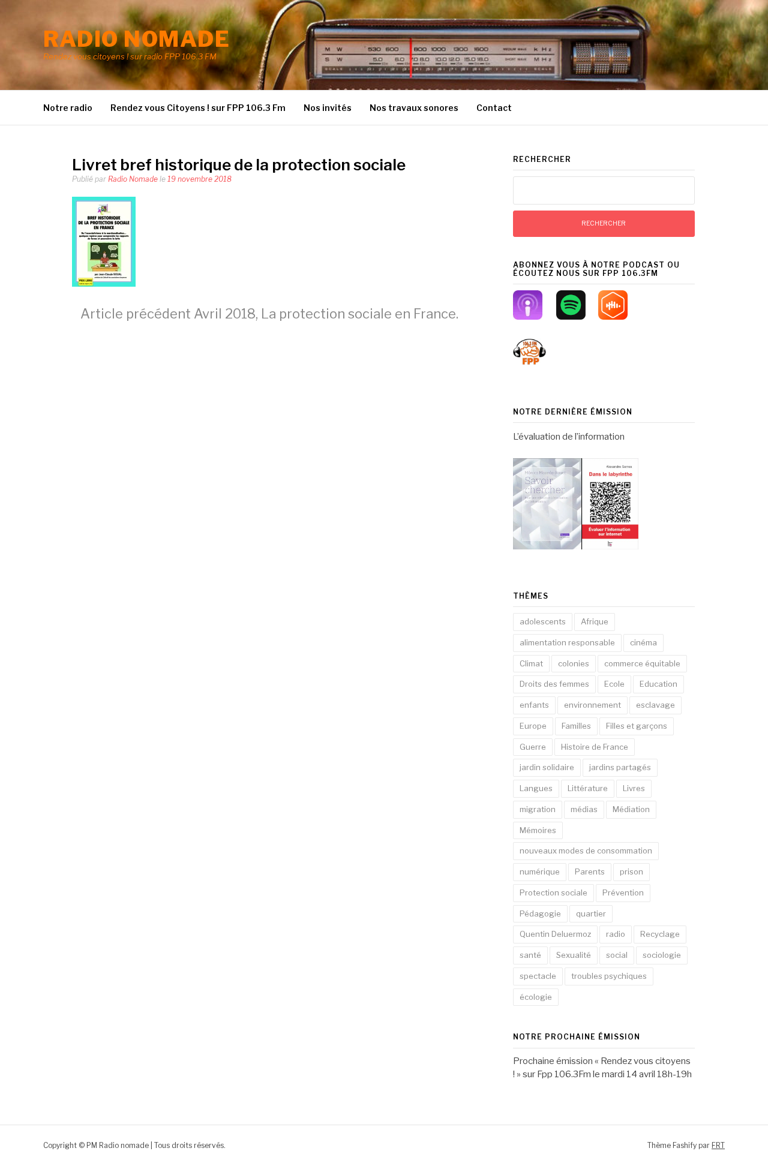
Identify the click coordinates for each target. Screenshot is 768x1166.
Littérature (588, 788)
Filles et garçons (636, 726)
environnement (592, 705)
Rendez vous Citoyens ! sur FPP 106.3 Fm (198, 108)
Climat (531, 663)
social (617, 955)
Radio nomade (136, 39)
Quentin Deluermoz (555, 934)
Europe (533, 726)
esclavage (655, 705)
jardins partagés (620, 767)
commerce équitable (642, 663)
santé (530, 955)
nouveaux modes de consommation (586, 850)
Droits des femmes (554, 684)
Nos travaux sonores (414, 108)
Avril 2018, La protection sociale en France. (269, 313)
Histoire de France (594, 747)
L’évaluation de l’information (569, 436)
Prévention (623, 892)
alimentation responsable (567, 642)
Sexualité (573, 955)
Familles (576, 726)
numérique (540, 871)
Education (658, 684)
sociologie (662, 955)
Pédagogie (540, 913)
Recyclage (660, 934)
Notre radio (67, 108)
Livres (634, 788)
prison (631, 871)
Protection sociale (553, 892)
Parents (590, 871)
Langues (536, 788)
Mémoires (538, 830)
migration (538, 809)
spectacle (538, 976)
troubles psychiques (609, 976)
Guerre (533, 747)
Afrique (594, 621)
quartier (591, 913)
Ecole (614, 684)
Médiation (631, 809)
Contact (494, 108)
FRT (718, 1145)
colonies (573, 663)
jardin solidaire (547, 767)
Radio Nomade (133, 179)
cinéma (643, 642)
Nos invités (328, 108)
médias (584, 809)
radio (615, 934)
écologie (536, 997)
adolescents (543, 621)
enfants (534, 705)
